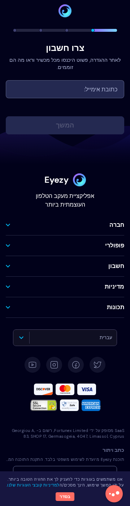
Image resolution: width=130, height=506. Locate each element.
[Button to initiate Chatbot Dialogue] (114, 493)
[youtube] (32, 365)
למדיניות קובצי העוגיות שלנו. (33, 485)
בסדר (65, 496)
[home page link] (65, 10)
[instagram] (54, 365)
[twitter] (97, 365)
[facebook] (76, 365)
